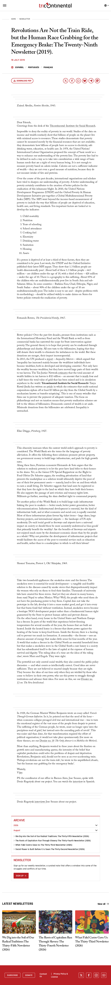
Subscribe (12, 975)
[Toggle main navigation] (4, 5)
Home (13, 19)
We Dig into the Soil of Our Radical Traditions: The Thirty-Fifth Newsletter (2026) (52, 836)
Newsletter (24, 19)
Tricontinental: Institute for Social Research (72, 126)
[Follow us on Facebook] (88, 975)
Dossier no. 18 (47, 741)
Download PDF (24, 80)
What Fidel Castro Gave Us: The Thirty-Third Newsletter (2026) (43, 845)
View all (101, 904)
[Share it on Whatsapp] (78, 80)
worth (85, 376)
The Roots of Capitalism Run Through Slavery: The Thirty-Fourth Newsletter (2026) (53, 840)
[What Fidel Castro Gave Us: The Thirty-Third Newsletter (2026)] (92, 922)
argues (47, 476)
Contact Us (43, 975)
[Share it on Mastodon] (97, 80)
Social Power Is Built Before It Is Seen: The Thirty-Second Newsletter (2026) (50, 849)
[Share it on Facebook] (72, 80)
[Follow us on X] (81, 975)
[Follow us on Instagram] (96, 975)
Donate (29, 975)
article (50, 387)
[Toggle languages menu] (106, 5)
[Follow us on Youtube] (103, 975)
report (48, 267)
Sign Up (19, 875)
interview (78, 782)
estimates (63, 373)
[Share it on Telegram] (91, 80)
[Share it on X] (65, 80)
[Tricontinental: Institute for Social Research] (55, 5)
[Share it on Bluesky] (84, 80)
